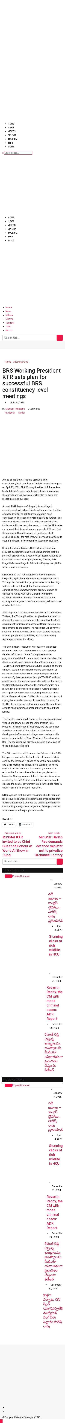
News (11, 127)
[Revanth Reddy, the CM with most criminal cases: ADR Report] (24, 993)
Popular (16, 876)
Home (11, 123)
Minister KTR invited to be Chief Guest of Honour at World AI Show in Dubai (17, 846)
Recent (8, 876)
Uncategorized (20, 361)
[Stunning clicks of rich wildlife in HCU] (25, 947)
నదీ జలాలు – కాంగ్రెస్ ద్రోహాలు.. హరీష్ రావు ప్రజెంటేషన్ (55, 907)
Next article (54, 833)
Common (25, 876)
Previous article (13, 833)
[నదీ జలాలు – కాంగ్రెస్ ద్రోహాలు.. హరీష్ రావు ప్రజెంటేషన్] (25, 901)
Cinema (12, 135)
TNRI (10, 143)
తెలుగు (11, 146)
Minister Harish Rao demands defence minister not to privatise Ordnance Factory (49, 846)
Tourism (13, 139)
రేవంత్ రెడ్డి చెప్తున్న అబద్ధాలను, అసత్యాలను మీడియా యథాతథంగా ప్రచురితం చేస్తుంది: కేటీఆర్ (53, 1052)
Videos (12, 131)
